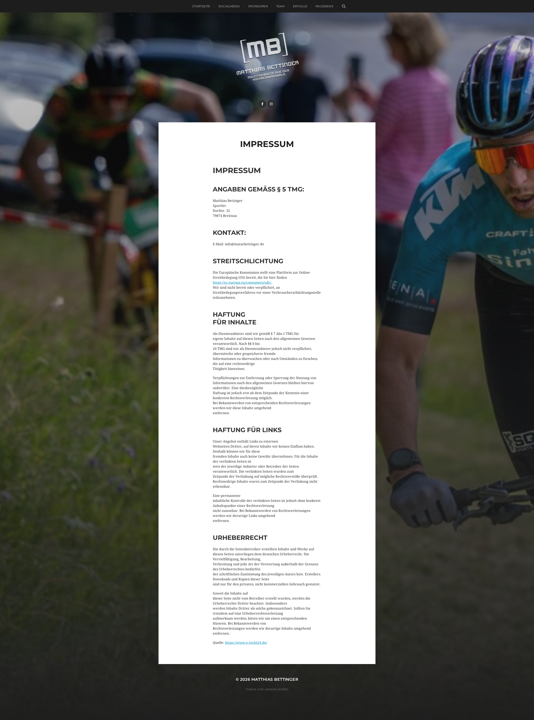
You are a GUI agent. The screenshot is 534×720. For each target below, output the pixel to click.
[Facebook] (262, 104)
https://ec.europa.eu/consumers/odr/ (242, 283)
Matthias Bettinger (274, 679)
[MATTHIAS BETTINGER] (267, 61)
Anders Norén (276, 689)
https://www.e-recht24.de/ (246, 643)
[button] (525, 6)
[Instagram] (271, 104)
